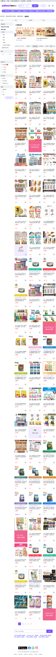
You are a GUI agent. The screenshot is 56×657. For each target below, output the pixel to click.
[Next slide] (26, 55)
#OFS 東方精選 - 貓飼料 (19, 635)
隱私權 (35, 654)
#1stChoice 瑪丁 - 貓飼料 (32, 635)
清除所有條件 (9, 97)
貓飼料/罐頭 (3, 29)
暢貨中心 (25, 11)
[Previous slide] (15, 55)
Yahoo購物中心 (9, 5)
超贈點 (50, 11)
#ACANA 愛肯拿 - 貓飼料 (45, 635)
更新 (37, 651)
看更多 (31, 11)
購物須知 (26, 654)
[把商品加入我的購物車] (25, 72)
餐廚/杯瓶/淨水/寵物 (5, 26)
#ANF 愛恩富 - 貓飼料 (44, 637)
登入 (43, 5)
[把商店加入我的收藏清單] (26, 254)
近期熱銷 (47, 46)
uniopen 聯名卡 (42, 11)
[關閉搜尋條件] (23, 6)
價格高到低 (41, 46)
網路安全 (31, 654)
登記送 (19, 11)
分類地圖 (40, 654)
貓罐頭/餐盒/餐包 (5, 47)
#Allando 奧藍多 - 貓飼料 (31, 637)
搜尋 (49, 631)
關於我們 (21, 654)
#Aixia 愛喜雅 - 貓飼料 (19, 637)
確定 (10, 57)
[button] (15, 35)
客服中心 (15, 654)
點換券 (12, 11)
